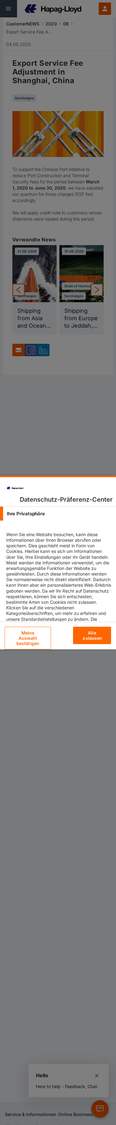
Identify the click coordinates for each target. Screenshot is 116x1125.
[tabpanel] (58, 596)
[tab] (58, 514)
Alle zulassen (92, 635)
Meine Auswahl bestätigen (27, 638)
